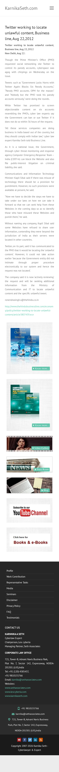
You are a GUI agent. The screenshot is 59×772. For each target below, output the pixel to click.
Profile (10, 570)
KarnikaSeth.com (21, 8)
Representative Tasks (17, 582)
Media (10, 588)
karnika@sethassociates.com (27, 679)
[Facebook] (25, 740)
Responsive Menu (51, 8)
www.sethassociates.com (17, 687)
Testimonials (13, 617)
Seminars (11, 594)
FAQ (9, 611)
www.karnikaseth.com (16, 695)
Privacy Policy (13, 605)
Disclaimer (12, 600)
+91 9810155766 (30, 708)
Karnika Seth (40, 745)
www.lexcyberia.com (15, 691)
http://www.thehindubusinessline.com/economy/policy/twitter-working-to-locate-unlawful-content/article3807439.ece (29, 310)
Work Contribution (16, 576)
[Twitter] (30, 740)
